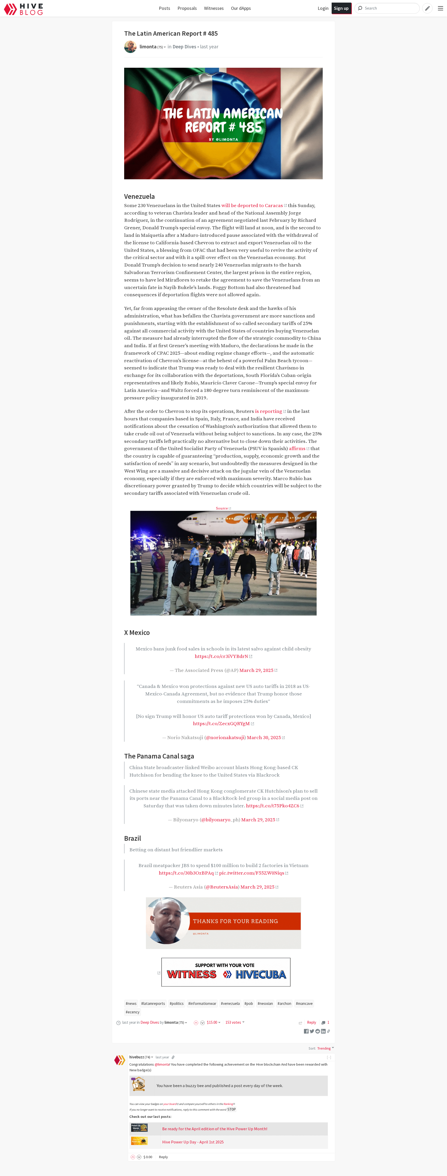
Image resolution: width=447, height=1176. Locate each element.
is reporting (268, 411)
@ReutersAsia (222, 887)
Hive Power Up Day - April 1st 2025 (193, 1141)
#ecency (132, 1012)
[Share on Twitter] (312, 1030)
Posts (164, 8)
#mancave (304, 1003)
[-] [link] (329, 1057)
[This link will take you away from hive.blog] (158, 973)
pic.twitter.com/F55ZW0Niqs (251, 873)
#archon (284, 1003)
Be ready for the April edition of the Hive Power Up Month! (214, 1128)
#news (131, 1003)
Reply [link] (311, 1022)
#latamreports (153, 1003)
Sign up (341, 8)
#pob (248, 1003)
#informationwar (202, 1003)
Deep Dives (184, 46)
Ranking (228, 1104)
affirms (297, 448)
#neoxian (265, 1003)
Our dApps (241, 8)
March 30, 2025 (264, 737)
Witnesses (214, 8)
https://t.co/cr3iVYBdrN (221, 656)
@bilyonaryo (215, 820)
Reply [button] (163, 1157)
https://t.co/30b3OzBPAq (186, 873)
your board (169, 1104)
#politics (177, 1003)
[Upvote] (197, 1022)
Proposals (187, 8)
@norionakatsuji (225, 737)
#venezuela (230, 1003)
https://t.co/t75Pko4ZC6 (272, 806)
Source (222, 508)
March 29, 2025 (256, 670)
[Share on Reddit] (317, 1030)
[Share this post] (328, 1031)
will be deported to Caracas (252, 205)
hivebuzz (139, 1057)
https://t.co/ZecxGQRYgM (221, 723)
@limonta (162, 1064)
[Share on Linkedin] (323, 1030)
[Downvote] (202, 1022)
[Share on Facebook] (306, 1030)
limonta (151, 46)
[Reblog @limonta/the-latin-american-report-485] (300, 1022)
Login (323, 8)
